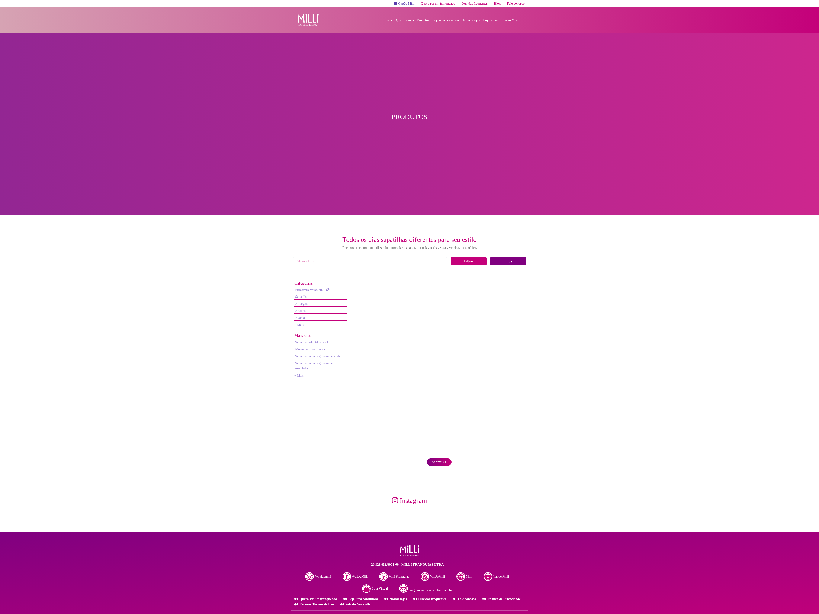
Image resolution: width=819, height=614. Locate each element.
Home (388, 20)
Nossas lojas (471, 20)
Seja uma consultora (446, 20)
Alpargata (301, 304)
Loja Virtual (491, 20)
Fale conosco (516, 3)
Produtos (423, 20)
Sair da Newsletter (358, 604)
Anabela (300, 311)
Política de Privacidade (504, 599)
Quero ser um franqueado (438, 3)
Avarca (300, 318)
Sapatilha (301, 296)
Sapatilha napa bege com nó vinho (318, 356)
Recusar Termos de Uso (316, 604)
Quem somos (405, 20)
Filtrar (468, 261)
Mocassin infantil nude (310, 349)
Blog (497, 3)
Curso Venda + (513, 20)
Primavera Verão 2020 (310, 290)
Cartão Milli (405, 3)
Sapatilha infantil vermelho (313, 342)
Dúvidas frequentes (475, 3)
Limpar (508, 261)
